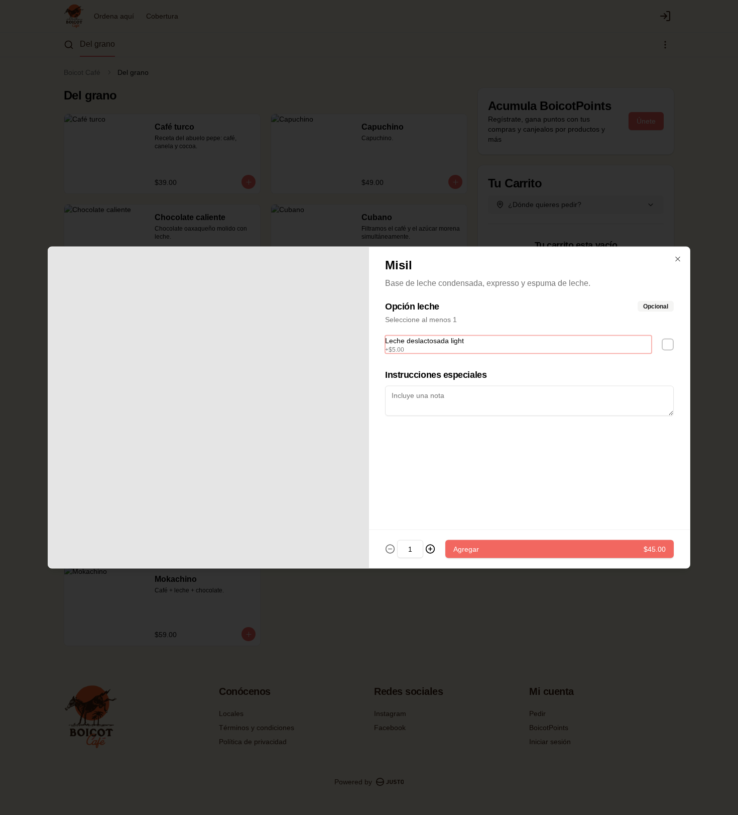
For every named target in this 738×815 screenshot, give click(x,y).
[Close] (678, 259)
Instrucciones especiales (435, 375)
